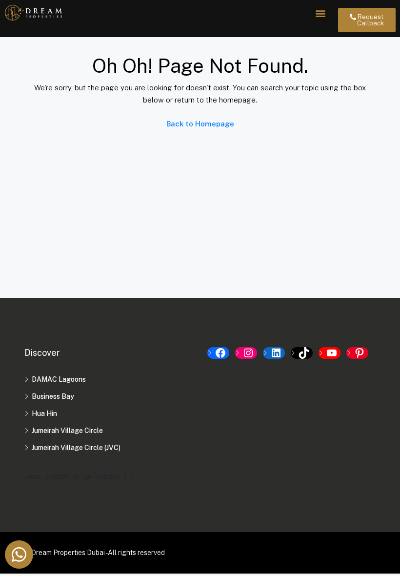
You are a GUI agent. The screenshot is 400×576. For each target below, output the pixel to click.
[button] (320, 13)
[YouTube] (329, 353)
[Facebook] (218, 353)
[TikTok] (302, 353)
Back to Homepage (200, 124)
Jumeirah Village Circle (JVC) (76, 448)
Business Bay (53, 396)
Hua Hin (44, 413)
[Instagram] (246, 353)
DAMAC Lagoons (59, 379)
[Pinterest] (357, 353)
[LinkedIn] (274, 353)
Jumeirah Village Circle (67, 430)
